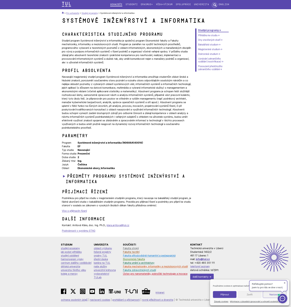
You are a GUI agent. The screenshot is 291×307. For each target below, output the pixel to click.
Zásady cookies (221, 301)
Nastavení (274, 294)
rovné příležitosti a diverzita (157, 299)
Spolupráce (183, 4)
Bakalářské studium (208, 44)
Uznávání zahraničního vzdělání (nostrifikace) (209, 60)
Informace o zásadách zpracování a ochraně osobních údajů (257, 301)
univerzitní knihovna (105, 270)
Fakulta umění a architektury (138, 262)
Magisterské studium (209, 49)
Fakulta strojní (131, 248)
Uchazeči (116, 4)
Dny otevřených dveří (209, 39)
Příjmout (224, 294)
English (224, 4)
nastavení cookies (100, 299)
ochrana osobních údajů (74, 299)
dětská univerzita (70, 266)
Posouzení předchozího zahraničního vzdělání (210, 68)
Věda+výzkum (164, 4)
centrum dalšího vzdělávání (76, 262)
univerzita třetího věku (73, 270)
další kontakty (201, 276)
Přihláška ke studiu (207, 35)
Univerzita (201, 4)
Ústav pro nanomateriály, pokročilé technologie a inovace (155, 273)
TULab (98, 277)
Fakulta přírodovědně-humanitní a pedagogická (149, 255)
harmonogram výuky (72, 259)
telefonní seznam (200, 266)
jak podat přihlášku (71, 251)
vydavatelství (101, 273)
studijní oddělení (70, 255)
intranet (160, 292)
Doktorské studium (208, 54)
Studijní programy (208, 30)
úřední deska (101, 259)
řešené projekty (102, 251)
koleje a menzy (69, 273)
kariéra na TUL (102, 262)
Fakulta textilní (131, 251)
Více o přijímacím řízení (74, 210)
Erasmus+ (147, 4)
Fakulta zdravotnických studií (139, 270)
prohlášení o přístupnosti (126, 299)
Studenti (131, 4)
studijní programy (70, 248)
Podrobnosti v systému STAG (78, 230)
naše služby (100, 266)
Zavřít (250, 294)
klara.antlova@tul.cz (118, 225)
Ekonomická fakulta (134, 259)
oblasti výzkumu (103, 248)
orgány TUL (100, 255)
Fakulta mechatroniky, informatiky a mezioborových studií (155, 266)
